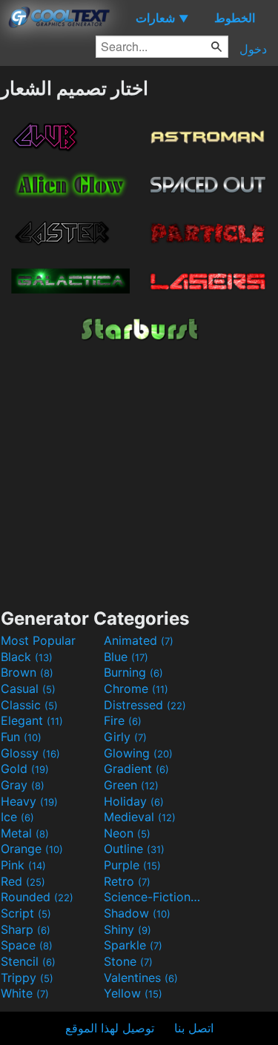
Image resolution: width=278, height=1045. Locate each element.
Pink (23, 864)
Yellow (133, 993)
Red (23, 881)
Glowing (138, 753)
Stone (128, 961)
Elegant (32, 720)
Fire (123, 720)
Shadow (137, 913)
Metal (25, 833)
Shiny (127, 929)
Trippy (27, 977)
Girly (125, 736)
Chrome (136, 688)
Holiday (134, 801)
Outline (134, 848)
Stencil (28, 961)
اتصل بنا (194, 1028)
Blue (126, 656)
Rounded (37, 896)
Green (131, 784)
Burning (133, 672)
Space (27, 945)
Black (27, 656)
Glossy (30, 753)
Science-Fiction (153, 896)
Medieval (140, 816)
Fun (21, 736)
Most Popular (38, 640)
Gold (25, 768)
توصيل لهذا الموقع (109, 1028)
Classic (29, 704)
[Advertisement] (139, 471)
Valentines (141, 977)
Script (26, 913)
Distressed (145, 704)
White (25, 993)
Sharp (25, 929)
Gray (22, 784)
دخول (253, 49)
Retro (127, 881)
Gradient (136, 768)
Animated (138, 640)
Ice (17, 816)
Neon (127, 833)
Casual (28, 688)
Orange (32, 848)
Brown (27, 672)
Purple (132, 864)
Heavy (29, 801)
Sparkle (133, 945)
